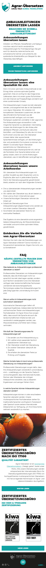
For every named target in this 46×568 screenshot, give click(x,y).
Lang (40, 565)
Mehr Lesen (23, 548)
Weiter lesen (23, 489)
